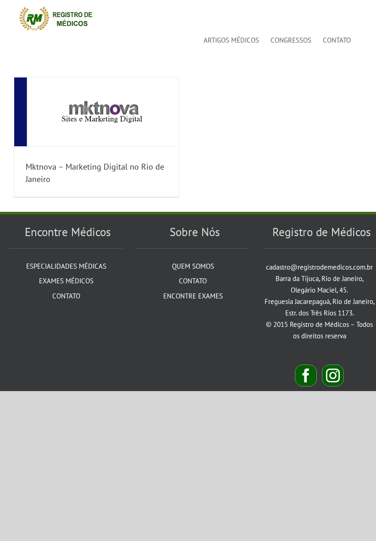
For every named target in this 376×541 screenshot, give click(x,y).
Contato (66, 296)
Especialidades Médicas (66, 266)
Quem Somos (193, 266)
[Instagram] (333, 375)
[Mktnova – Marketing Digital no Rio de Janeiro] (96, 111)
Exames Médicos (66, 280)
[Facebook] (306, 375)
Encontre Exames (193, 296)
